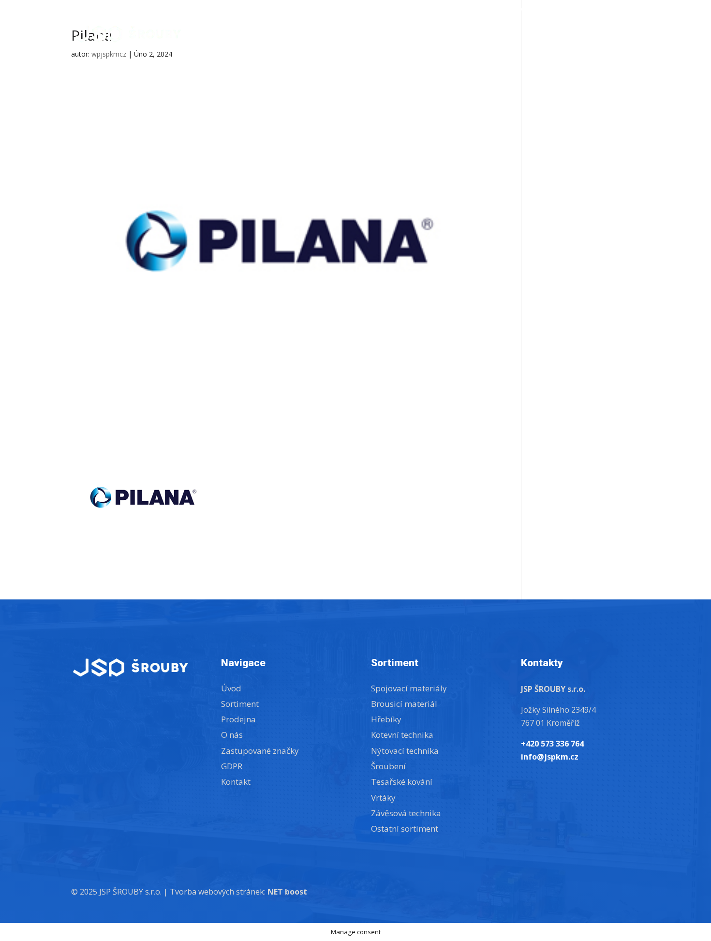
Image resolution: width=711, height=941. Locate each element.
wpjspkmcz (108, 54)
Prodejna (531, 35)
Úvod (419, 35)
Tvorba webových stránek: (238, 891)
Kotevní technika (402, 734)
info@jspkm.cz (536, 9)
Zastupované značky (605, 9)
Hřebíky (386, 719)
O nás (577, 35)
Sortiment (466, 35)
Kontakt (621, 35)
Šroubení (388, 766)
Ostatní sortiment (404, 828)
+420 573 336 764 (473, 9)
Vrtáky (383, 797)
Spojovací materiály (409, 688)
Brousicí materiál (404, 703)
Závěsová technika (406, 813)
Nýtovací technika (405, 750)
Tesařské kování (401, 781)
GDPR (231, 766)
